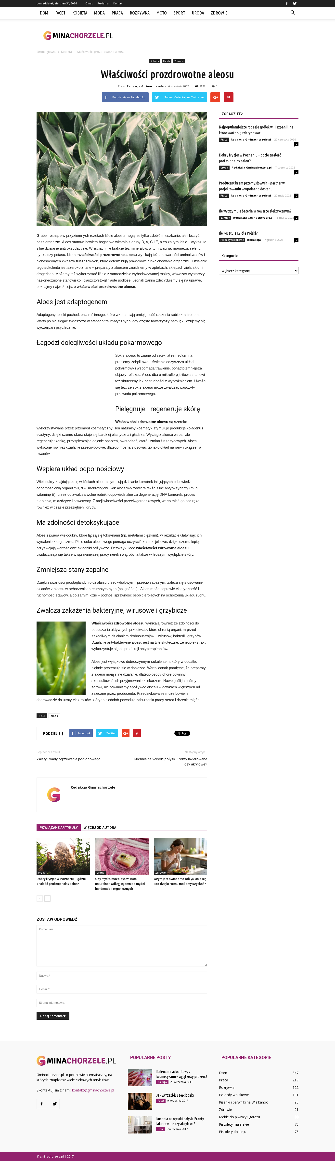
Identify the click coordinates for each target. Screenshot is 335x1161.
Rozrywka (140, 12)
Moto (161, 12)
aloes (54, 716)
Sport (179, 12)
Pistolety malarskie (234, 1124)
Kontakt (118, 3)
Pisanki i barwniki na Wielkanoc (243, 1102)
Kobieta (79, 12)
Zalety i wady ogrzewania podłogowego (69, 759)
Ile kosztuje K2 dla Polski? (238, 233)
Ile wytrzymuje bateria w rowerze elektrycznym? (255, 211)
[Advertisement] (209, 36)
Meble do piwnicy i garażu (239, 1117)
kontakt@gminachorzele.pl (93, 1090)
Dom (44, 12)
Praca (117, 12)
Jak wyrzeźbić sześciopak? (175, 1095)
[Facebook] (286, 3)
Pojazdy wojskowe (232, 239)
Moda (99, 12)
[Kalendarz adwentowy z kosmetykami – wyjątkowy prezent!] (140, 1077)
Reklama (103, 3)
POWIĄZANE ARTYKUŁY (58, 828)
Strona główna (46, 52)
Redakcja (254, 239)
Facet (60, 12)
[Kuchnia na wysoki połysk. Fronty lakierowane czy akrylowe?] (140, 1124)
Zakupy (225, 217)
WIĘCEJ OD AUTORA (100, 828)
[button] (292, 13)
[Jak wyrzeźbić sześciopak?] (140, 1101)
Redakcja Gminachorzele (145, 86)
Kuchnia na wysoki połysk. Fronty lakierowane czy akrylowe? (170, 761)
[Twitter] (294, 3)
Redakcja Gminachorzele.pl (251, 139)
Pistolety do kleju (232, 1131)
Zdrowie (219, 12)
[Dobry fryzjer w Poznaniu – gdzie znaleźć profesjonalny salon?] (63, 856)
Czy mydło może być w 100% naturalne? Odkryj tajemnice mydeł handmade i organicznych (120, 884)
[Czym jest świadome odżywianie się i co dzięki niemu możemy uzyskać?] (180, 856)
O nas (89, 3)
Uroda (198, 12)
